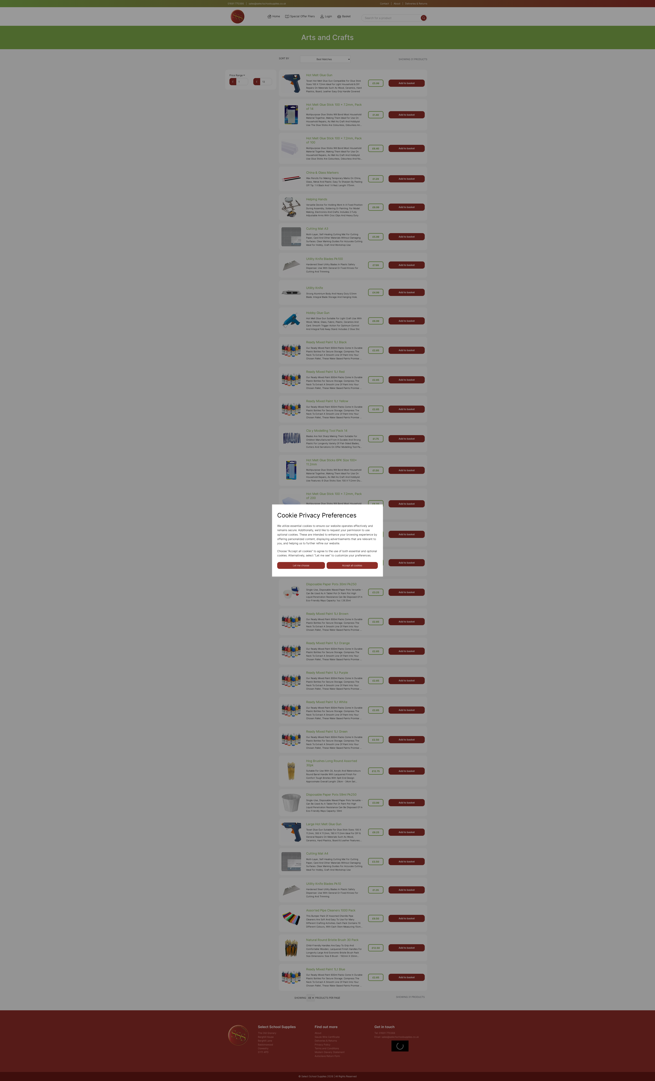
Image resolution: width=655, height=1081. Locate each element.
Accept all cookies (352, 565)
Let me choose (301, 565)
